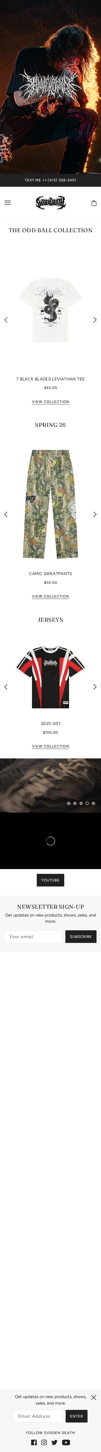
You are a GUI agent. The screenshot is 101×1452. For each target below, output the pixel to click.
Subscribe (81, 936)
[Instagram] (44, 1442)
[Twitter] (54, 1442)
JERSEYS (50, 619)
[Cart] (93, 202)
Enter (76, 1416)
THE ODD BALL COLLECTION (51, 230)
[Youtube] (66, 1442)
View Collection (50, 402)
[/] (50, 202)
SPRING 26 (50, 424)
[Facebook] (34, 1442)
